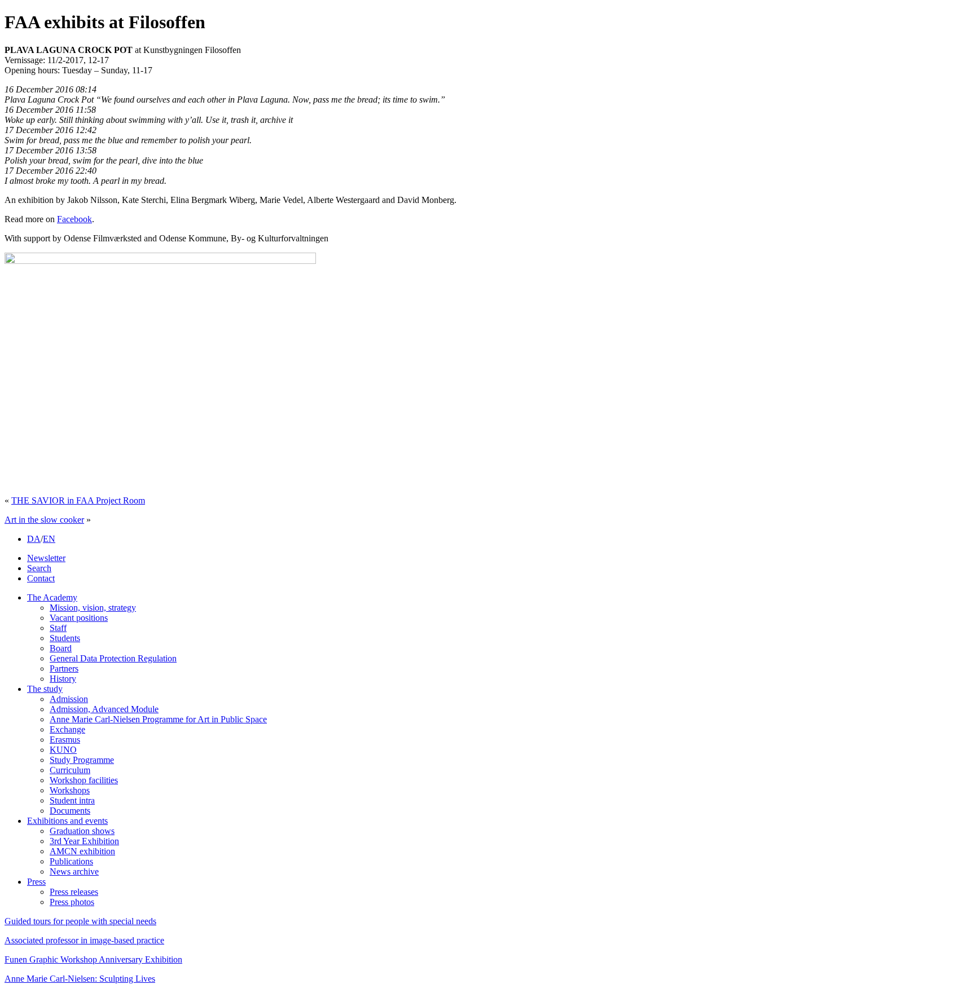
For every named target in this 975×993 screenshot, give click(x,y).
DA (34, 539)
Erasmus (65, 739)
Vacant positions (79, 618)
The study (45, 689)
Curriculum (70, 770)
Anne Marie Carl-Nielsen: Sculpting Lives (80, 978)
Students (65, 638)
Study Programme (82, 760)
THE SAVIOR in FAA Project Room (78, 500)
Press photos (72, 902)
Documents (70, 810)
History (63, 678)
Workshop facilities (84, 780)
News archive (74, 871)
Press (36, 881)
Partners (64, 668)
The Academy (52, 597)
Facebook (74, 219)
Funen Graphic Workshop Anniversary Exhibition (93, 959)
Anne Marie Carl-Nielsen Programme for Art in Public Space (158, 719)
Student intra (72, 800)
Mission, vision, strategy (93, 607)
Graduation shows (82, 831)
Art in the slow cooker (44, 519)
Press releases (74, 892)
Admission (69, 699)
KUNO (63, 749)
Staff (58, 628)
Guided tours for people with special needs (80, 921)
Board (61, 648)
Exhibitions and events (67, 821)
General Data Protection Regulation (113, 658)
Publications (71, 861)
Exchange (67, 729)
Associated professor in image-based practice (84, 940)
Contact (41, 578)
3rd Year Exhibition (84, 841)
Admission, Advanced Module (104, 709)
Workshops (70, 790)
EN (49, 539)
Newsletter (46, 558)
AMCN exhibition (82, 851)
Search (39, 568)
